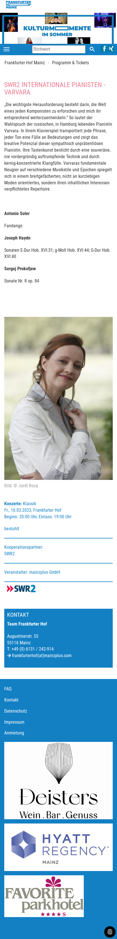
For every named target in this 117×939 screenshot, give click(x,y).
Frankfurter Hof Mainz (25, 62)
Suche (92, 49)
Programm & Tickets (70, 62)
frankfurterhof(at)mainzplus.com (42, 655)
